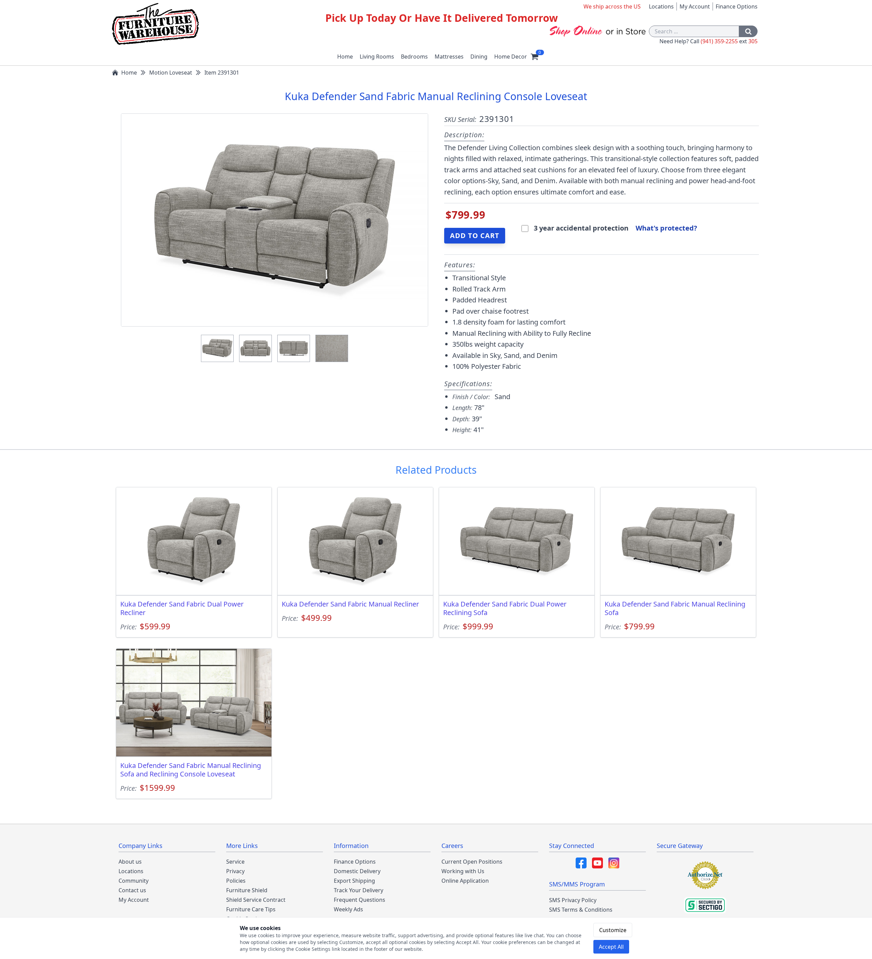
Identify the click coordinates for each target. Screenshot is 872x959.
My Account (695, 6)
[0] (534, 56)
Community (134, 880)
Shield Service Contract (255, 899)
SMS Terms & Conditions (580, 909)
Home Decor (510, 56)
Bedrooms (414, 56)
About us (130, 861)
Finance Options (737, 6)
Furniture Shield (246, 890)
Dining (478, 56)
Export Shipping (354, 880)
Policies (236, 880)
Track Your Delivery (358, 890)
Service (235, 861)
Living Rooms (377, 56)
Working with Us (462, 871)
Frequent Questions (359, 899)
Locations (661, 6)
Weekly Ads (348, 909)
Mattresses (449, 56)
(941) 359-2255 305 (729, 41)
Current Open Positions (471, 861)
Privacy (235, 871)
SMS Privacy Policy (572, 900)
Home (345, 56)
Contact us (132, 890)
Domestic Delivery (357, 871)
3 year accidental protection (582, 228)
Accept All (611, 946)
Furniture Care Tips (251, 909)
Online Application (465, 880)
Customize (612, 930)
